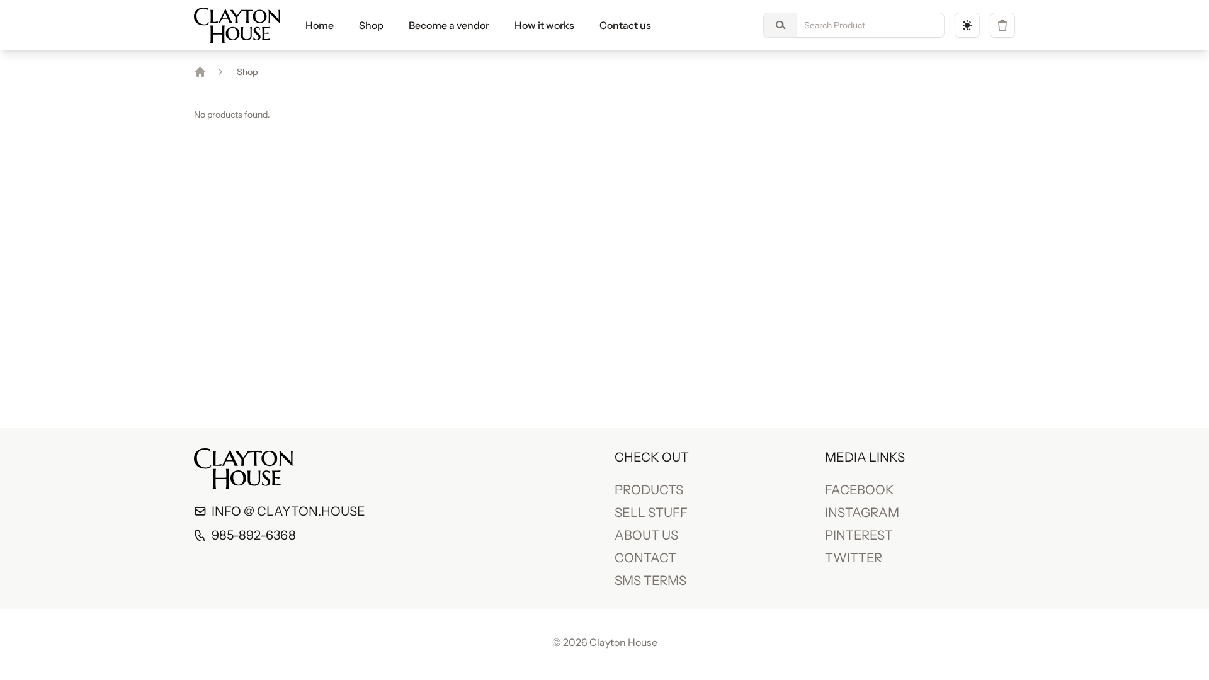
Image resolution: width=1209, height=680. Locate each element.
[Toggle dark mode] (967, 25)
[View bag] (1002, 25)
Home (319, 25)
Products (649, 489)
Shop (371, 25)
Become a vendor (449, 25)
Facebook (859, 489)
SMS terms (650, 580)
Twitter (853, 557)
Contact (645, 557)
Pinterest (859, 535)
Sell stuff (651, 512)
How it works (544, 25)
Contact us (625, 25)
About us (646, 535)
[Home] (200, 71)
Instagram (862, 512)
